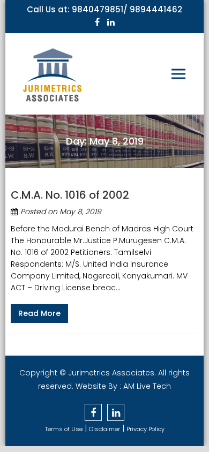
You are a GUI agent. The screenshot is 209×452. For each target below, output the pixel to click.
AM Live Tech (147, 386)
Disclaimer (104, 429)
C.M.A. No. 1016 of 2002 (70, 194)
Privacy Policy (145, 429)
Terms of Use (64, 429)
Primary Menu (178, 74)
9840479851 (97, 9)
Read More (39, 313)
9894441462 (156, 9)
